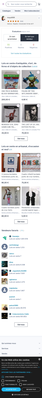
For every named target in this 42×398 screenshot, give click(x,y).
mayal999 (11, 17)
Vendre (17, 11)
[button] (21, 372)
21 (10, 150)
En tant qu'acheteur (12, 37)
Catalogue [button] (6, 11)
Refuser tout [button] (31, 389)
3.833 (34, 66)
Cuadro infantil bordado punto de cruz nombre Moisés (31, 175)
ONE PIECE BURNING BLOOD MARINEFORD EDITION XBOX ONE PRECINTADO (10, 92)
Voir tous (21, 139)
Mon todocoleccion (32, 11)
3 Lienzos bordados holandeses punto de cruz (10, 175)
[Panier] (39, 4)
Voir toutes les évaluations (21, 53)
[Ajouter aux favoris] (39, 18)
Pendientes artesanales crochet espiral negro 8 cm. (31, 209)
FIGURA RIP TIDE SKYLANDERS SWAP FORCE (30, 92)
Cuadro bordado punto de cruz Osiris (10, 209)
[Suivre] (18, 72)
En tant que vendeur (29, 37)
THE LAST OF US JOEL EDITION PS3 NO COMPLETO (31, 125)
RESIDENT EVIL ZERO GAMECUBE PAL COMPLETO (10, 125)
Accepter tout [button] (11, 389)
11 (22, 231)
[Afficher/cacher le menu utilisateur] (3, 4)
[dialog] (21, 377)
